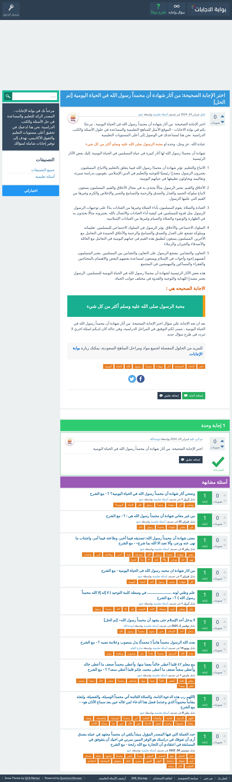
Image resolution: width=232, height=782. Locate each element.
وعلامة (119, 653)
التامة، (169, 718)
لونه (172, 609)
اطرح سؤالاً (158, 12)
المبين (149, 761)
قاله (130, 723)
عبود (141, 499)
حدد (191, 756)
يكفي (130, 756)
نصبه (108, 653)
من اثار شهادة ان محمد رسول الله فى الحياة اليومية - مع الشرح (148, 570)
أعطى (172, 680)
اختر (201, 366)
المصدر (161, 756)
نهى (191, 559)
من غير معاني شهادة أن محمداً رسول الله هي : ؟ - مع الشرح (150, 516)
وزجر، (174, 559)
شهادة (159, 366)
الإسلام (171, 631)
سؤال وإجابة (177, 12)
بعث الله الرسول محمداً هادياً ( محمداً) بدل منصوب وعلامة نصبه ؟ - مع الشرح (137, 642)
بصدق (88, 756)
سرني (138, 761)
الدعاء (148, 723)
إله (132, 609)
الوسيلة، (114, 718)
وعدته (168, 723)
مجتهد (109, 756)
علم (191, 609)
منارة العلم (136, 648)
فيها (172, 756)
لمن (138, 723)
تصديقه (139, 554)
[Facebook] (141, 379)
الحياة (119, 366)
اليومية (108, 366)
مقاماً (190, 723)
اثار (191, 581)
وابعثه (88, 718)
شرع (133, 559)
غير (191, 527)
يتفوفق (117, 761)
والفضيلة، (101, 718)
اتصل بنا (222, 778)
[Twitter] (132, 379)
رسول (138, 366)
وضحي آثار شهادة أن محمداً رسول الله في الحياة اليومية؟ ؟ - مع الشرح (142, 493)
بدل (142, 653)
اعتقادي (92, 761)
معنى (190, 554)
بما (142, 559)
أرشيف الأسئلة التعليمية (112, 778)
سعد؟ (182, 686)
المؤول (149, 756)
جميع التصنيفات (43, 170)
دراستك (170, 761)
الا (149, 559)
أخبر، (119, 554)
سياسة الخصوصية (188, 778)
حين (121, 723)
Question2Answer (71, 778)
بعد (113, 723)
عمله (98, 756)
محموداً (179, 723)
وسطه (162, 609)
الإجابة (191, 366)
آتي (136, 718)
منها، (143, 680)
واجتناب (88, 554)
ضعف (110, 680)
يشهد (152, 631)
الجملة (181, 756)
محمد (172, 581)
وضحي (189, 504)
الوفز (159, 761)
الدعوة (180, 718)
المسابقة (104, 761)
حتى (161, 631)
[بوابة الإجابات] (208, 9)
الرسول (172, 653)
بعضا (152, 680)
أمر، (98, 554)
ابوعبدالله (128, 625)
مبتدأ (139, 756)
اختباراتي (30, 190)
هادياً (150, 653)
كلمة (152, 609)
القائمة (145, 718)
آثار (168, 366)
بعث (191, 653)
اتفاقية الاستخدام (162, 778)
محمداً (148, 366)
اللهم (190, 718)
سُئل (202, 114)
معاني (182, 527)
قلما (182, 680)
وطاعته (108, 554)
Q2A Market (32, 778)
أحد (181, 631)
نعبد (156, 559)
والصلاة (157, 718)
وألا (164, 559)
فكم (191, 686)
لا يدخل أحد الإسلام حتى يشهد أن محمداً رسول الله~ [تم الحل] (149, 620)
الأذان (94, 723)
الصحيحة (179, 366)
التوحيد (141, 609)
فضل (158, 723)
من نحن (208, 778)
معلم (190, 680)
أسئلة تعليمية (160, 114)
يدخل (190, 631)
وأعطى (132, 680)
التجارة (189, 766)
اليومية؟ (119, 504)
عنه (183, 559)
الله (128, 366)
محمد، (81, 680)
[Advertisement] (116, 54)
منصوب (131, 653)
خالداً (161, 680)
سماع (104, 723)
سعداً (91, 680)
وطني (182, 609)
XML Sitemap (139, 778)
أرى (191, 761)
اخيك (128, 761)
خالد (101, 680)
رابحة (171, 766)
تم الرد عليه (196, 439)
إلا (125, 609)
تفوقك (181, 761)
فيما (128, 554)
